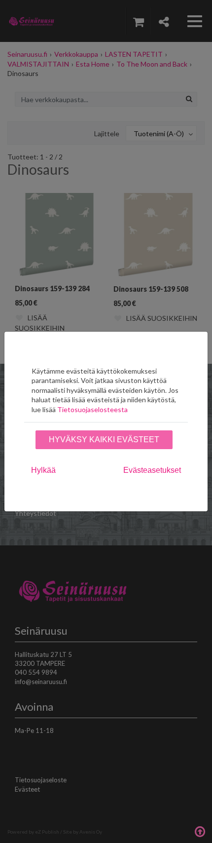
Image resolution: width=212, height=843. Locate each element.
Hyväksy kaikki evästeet (104, 439)
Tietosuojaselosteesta (92, 409)
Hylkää (43, 470)
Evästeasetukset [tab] (152, 470)
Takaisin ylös (199, 830)
